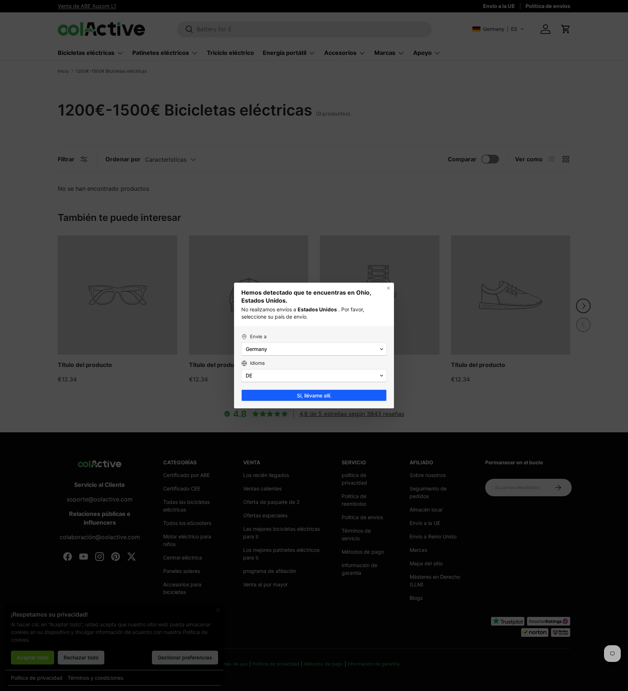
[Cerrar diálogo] (388, 288)
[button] (314, 349)
